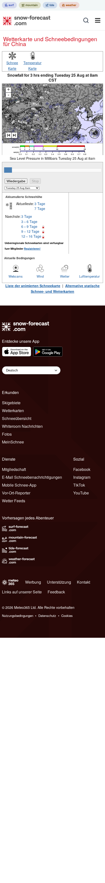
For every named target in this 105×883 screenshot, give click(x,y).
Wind (40, 276)
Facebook (81, 469)
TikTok (79, 485)
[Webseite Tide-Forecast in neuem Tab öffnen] (50, 5)
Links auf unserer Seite (22, 592)
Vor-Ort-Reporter (16, 493)
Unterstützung (59, 582)
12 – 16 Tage (31, 236)
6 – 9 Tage (29, 226)
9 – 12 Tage (30, 231)
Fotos (7, 434)
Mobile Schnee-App (19, 485)
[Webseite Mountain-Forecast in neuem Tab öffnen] (30, 5)
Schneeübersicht (16, 418)
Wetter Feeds (13, 500)
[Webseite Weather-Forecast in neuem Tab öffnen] (69, 5)
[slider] (8, 170)
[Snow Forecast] (25, 20)
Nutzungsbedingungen (17, 615)
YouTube (81, 493)
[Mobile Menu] (97, 20)
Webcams (16, 276)
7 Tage (39, 208)
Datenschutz (47, 615)
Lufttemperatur (89, 276)
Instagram (81, 477)
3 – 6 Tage (29, 221)
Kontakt (83, 582)
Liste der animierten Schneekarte (32, 285)
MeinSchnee (13, 442)
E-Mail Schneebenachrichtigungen (32, 477)
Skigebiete (11, 402)
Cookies (67, 615)
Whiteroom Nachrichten (22, 426)
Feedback (56, 592)
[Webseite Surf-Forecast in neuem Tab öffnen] (9, 5)
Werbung (33, 582)
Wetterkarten (13, 410)
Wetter (64, 276)
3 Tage (39, 203)
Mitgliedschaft (14, 469)
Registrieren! (32, 248)
